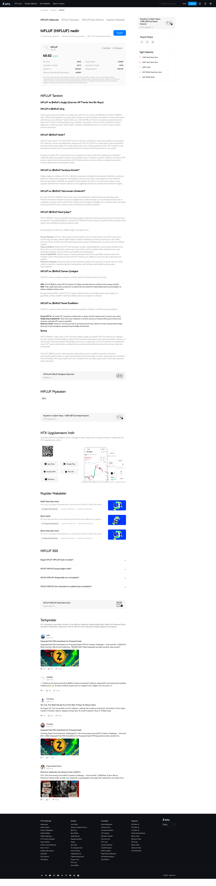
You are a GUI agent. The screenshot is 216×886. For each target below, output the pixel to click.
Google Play (70, 464)
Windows (51, 479)
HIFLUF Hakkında (49, 19)
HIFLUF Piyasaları (70, 19)
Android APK (50, 472)
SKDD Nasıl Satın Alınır (49, 501)
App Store (51, 464)
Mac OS (71, 472)
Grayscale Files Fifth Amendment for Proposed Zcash (61, 641)
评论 (44, 669)
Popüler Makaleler (116, 19)
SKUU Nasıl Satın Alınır (49, 531)
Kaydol (120, 33)
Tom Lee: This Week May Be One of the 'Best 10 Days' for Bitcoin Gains (68, 705)
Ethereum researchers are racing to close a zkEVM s (60, 772)
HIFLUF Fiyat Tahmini (93, 19)
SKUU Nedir (45, 516)
